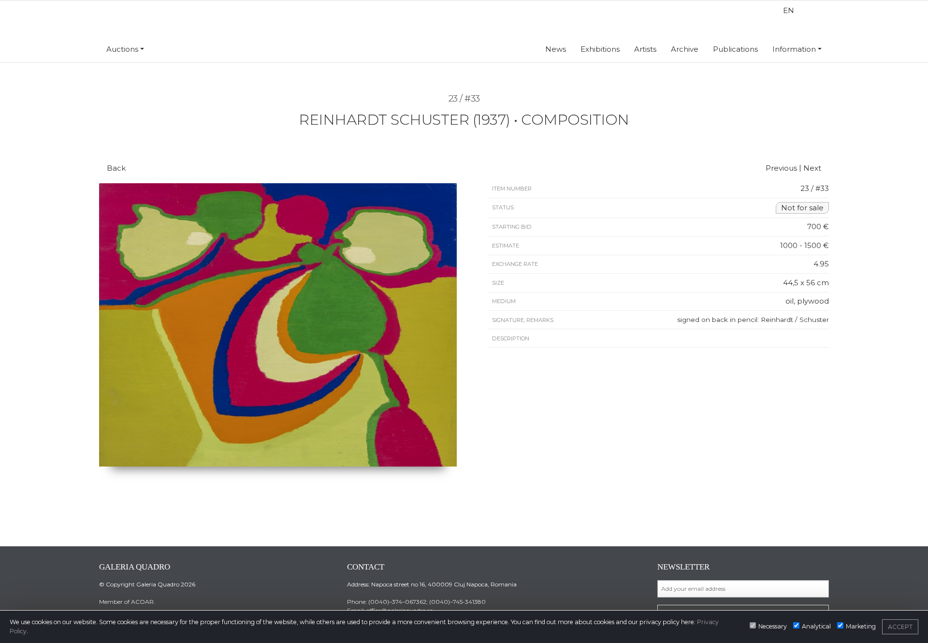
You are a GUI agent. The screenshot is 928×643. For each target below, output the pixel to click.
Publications (735, 49)
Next (813, 168)
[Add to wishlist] (456, 141)
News (555, 49)
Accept (900, 626)
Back (115, 168)
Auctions (122, 49)
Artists (645, 49)
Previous (780, 168)
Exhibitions (600, 49)
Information (794, 49)
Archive (684, 49)
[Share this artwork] (472, 141)
